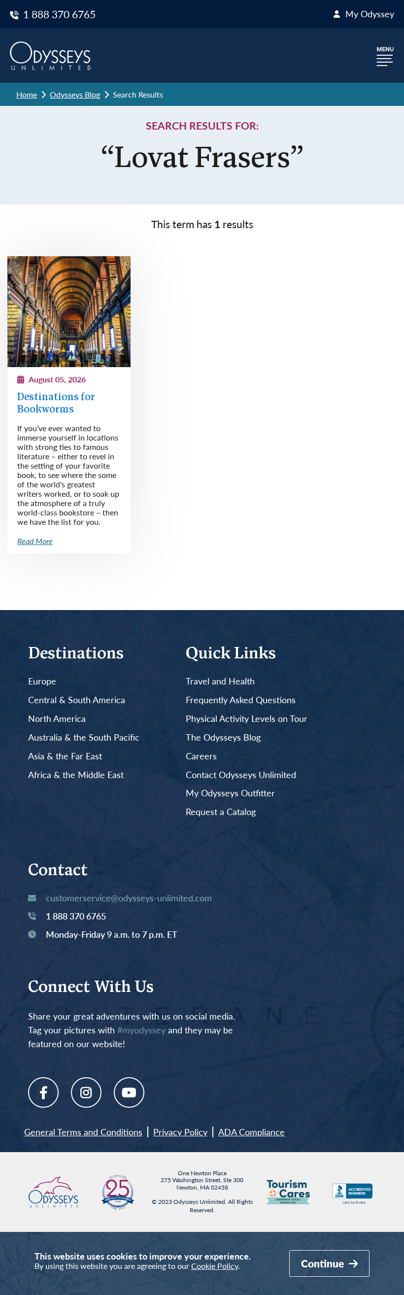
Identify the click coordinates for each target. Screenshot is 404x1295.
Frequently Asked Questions (241, 700)
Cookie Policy (214, 1265)
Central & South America (76, 700)
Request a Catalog (221, 812)
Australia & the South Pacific (83, 738)
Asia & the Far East (65, 756)
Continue (323, 1263)
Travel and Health (220, 681)
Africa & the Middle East (76, 775)
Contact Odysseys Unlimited (241, 775)
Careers (201, 756)
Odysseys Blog (75, 94)
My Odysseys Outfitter (230, 793)
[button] (385, 55)
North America (57, 719)
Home (26, 94)
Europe (42, 681)
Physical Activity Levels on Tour (246, 719)
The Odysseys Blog (223, 738)
